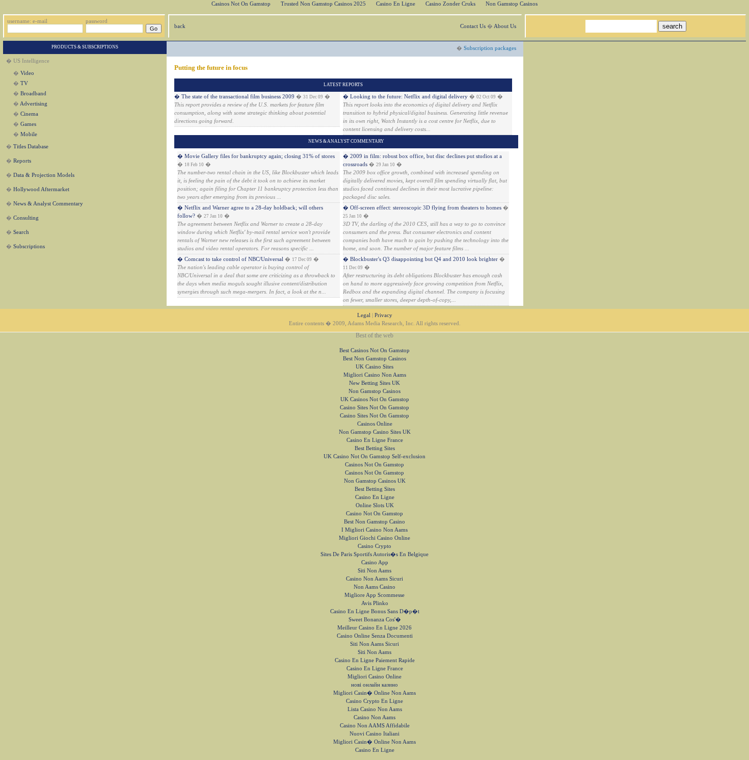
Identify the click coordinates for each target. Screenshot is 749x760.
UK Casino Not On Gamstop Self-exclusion (374, 456)
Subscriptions (29, 246)
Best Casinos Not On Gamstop (374, 350)
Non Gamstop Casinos (374, 391)
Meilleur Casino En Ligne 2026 (374, 628)
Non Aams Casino (374, 587)
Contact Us (473, 26)
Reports (22, 161)
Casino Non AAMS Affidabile (375, 725)
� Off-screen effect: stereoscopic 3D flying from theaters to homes (422, 208)
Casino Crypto (374, 546)
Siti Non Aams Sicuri (374, 644)
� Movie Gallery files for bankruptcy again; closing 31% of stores (256, 156)
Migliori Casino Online (374, 676)
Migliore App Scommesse (374, 595)
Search (21, 232)
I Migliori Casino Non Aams (374, 530)
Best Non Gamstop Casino (374, 522)
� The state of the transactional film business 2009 (234, 96)
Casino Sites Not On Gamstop (374, 407)
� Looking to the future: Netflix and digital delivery (405, 96)
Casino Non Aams (374, 717)
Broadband (33, 93)
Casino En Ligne (374, 497)
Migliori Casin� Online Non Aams (374, 693)
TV (24, 83)
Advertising (33, 104)
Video (27, 73)
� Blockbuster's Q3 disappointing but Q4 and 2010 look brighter (420, 259)
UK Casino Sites (374, 367)
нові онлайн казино (374, 685)
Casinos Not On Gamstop (374, 464)
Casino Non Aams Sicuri (374, 579)
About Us (505, 26)
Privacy (383, 315)
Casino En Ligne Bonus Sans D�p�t (374, 611)
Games (28, 124)
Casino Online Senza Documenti (375, 636)
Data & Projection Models (43, 175)
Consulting (26, 218)
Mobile (28, 134)
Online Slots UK (375, 505)
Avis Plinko (374, 603)
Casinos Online (374, 424)
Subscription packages (490, 48)
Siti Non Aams (374, 570)
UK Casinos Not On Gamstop (374, 399)
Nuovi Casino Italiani (374, 734)
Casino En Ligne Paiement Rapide (375, 660)
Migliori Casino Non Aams (374, 375)
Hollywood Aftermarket (41, 189)
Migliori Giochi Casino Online (374, 538)
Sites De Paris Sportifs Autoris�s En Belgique (374, 554)
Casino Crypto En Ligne (374, 701)
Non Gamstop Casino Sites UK (375, 432)
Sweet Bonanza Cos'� (375, 619)
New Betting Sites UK (374, 383)
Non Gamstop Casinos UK (375, 481)
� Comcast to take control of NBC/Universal (231, 259)
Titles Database (30, 146)
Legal (363, 315)
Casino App (374, 562)
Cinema (29, 114)
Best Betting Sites (375, 448)
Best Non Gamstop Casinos (374, 358)
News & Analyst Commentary (48, 203)
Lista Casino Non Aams (374, 709)
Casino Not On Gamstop (374, 513)
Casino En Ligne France (374, 440)
